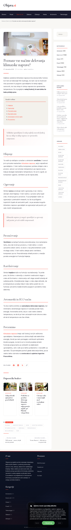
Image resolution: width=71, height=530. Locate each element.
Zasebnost (40, 467)
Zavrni (37, 523)
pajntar (60, 170)
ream (17, 430)
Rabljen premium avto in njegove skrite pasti (62, 92)
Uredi (59, 523)
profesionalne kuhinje (62, 181)
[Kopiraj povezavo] (27, 365)
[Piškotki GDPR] (31, 506)
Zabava (29, 14)
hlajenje (7, 425)
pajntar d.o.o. (60, 174)
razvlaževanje (9, 430)
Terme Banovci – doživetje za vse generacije (38, 441)
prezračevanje (31, 428)
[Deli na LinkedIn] (18, 365)
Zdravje (37, 14)
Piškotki (39, 471)
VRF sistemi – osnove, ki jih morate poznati (13, 441)
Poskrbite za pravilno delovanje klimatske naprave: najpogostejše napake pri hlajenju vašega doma (25, 404)
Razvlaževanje (12, 114)
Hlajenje (10, 105)
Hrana (45, 14)
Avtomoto (53, 14)
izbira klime (61, 149)
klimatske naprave (28, 163)
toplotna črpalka (61, 189)
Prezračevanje (12, 111)
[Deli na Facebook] (14, 365)
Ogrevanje (11, 108)
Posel (11, 14)
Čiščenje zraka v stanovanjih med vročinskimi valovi (41, 400)
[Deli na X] (22, 365)
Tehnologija (63, 14)
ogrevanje (22, 428)
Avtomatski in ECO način (15, 117)
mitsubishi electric (10, 428)
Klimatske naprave (10, 333)
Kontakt (39, 475)
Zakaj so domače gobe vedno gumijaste (62, 128)
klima (27, 425)
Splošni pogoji (41, 463)
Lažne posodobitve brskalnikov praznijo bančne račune (61, 108)
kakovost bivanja (18, 425)
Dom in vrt (20, 14)
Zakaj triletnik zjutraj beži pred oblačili (10, 398)
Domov (4, 14)
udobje (60, 197)
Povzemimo (11, 119)
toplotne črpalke (61, 193)
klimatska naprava (37, 425)
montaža (60, 164)
